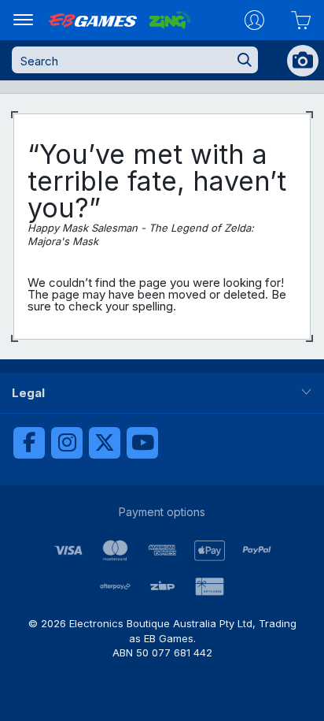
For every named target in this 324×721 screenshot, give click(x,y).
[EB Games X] (104, 443)
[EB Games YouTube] (142, 443)
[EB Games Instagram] (67, 443)
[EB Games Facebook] (29, 443)
